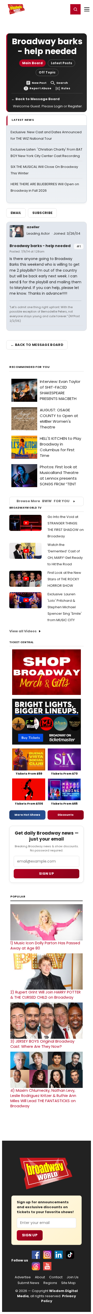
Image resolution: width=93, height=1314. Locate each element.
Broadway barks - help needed (40, 245)
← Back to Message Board (35, 98)
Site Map (68, 1283)
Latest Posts (61, 63)
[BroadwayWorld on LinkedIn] (58, 1254)
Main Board (32, 63)
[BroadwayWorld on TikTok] (70, 1254)
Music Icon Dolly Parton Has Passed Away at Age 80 (45, 945)
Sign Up (29, 1235)
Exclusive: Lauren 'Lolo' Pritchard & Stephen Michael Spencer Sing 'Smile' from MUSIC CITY (65, 607)
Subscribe (42, 212)
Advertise (23, 1277)
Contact (56, 1277)
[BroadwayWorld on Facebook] (36, 1254)
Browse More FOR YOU (43, 501)
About (40, 1277)
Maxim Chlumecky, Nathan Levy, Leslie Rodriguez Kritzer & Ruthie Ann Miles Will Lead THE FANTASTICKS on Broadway (43, 1098)
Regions (50, 1283)
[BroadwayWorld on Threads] (36, 1266)
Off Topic (47, 72)
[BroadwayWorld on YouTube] (47, 1266)
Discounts (66, 815)
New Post (39, 83)
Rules (65, 88)
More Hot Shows (27, 815)
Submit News (28, 1283)
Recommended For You (29, 367)
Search (62, 83)
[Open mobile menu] (87, 9)
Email (16, 212)
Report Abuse (40, 88)
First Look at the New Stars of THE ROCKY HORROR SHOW (64, 579)
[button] (75, 9)
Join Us (73, 1277)
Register (48, 9)
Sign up (46, 873)
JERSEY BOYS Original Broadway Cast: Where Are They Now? (42, 1044)
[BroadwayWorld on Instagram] (47, 1254)
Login (62, 9)
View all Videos (23, 631)
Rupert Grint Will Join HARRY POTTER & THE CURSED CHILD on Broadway (45, 995)
